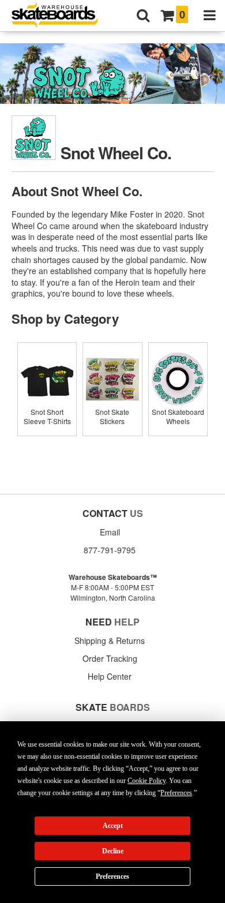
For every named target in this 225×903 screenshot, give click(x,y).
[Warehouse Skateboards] (61, 16)
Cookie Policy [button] (146, 781)
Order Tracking (109, 658)
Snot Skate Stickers (112, 416)
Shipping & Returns (109, 640)
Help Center (110, 676)
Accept (113, 826)
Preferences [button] (176, 793)
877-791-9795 (110, 550)
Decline (112, 851)
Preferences (112, 876)
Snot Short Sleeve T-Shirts (47, 416)
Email (110, 532)
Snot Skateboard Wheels (178, 416)
